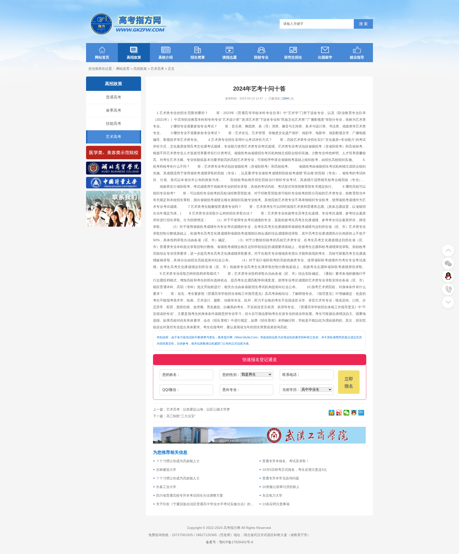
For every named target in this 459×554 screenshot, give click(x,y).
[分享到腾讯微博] (361, 413)
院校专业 (261, 57)
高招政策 (134, 57)
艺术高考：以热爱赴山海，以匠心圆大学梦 (198, 409)
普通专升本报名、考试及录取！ (285, 461)
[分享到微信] (347, 413)
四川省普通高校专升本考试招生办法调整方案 (189, 495)
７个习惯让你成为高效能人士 (178, 461)
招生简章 (198, 57)
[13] (259, 442)
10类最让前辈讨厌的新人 (281, 487)
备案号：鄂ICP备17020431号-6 (229, 542)
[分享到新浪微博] (339, 413)
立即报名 (348, 383)
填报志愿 (229, 57)
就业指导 (357, 57)
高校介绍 (165, 57)
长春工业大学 (166, 487)
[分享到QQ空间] (332, 413)
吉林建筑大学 (166, 470)
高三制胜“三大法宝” (181, 416)
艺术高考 (157, 69)
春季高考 (113, 110)
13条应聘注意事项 (276, 504)
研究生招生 (293, 57)
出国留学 (325, 57)
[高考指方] (113, 187)
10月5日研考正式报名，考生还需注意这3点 (294, 470)
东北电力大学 (272, 495)
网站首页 (102, 57)
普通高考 (113, 97)
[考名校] (113, 158)
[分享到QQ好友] (354, 413)
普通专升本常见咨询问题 (280, 478)
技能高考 (113, 123)
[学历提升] (113, 173)
